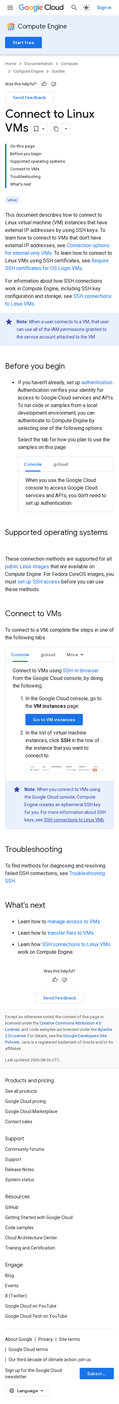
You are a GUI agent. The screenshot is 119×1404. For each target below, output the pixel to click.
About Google (18, 1339)
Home (10, 63)
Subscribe (98, 1373)
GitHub (11, 1207)
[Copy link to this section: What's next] (51, 906)
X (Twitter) (16, 1295)
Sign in (104, 7)
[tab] (33, 464)
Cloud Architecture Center (31, 1237)
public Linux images (27, 567)
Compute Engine (42, 26)
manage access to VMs (74, 922)
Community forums (24, 1149)
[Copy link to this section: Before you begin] (71, 367)
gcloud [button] (60, 464)
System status (19, 1179)
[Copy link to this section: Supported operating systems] (11, 543)
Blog (9, 1275)
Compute (69, 63)
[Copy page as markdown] (56, 128)
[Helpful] (44, 84)
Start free (23, 42)
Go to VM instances (54, 719)
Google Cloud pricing (25, 1101)
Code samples (19, 1227)
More (72, 654)
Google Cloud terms (28, 1349)
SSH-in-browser (81, 671)
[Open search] (74, 7)
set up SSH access (38, 582)
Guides (58, 71)
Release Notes (19, 1169)
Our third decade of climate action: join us (50, 1359)
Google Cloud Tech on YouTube (36, 1316)
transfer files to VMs (71, 933)
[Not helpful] (53, 84)
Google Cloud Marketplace (31, 1111)
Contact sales (18, 1121)
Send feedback (29, 97)
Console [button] (33, 464)
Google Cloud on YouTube (30, 1305)
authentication (97, 382)
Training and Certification (30, 1247)
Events (12, 1285)
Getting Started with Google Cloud (39, 1217)
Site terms (69, 1339)
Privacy (45, 1339)
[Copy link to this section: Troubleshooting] (68, 850)
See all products (21, 1091)
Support (13, 1159)
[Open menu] (10, 7)
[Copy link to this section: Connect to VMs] (68, 614)
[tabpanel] (66, 492)
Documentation (38, 63)
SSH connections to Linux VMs (74, 819)
